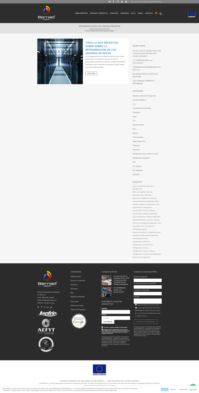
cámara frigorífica (139, 217)
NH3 (134, 129)
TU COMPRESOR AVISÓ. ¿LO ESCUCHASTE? (120, 290)
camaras (153, 198)
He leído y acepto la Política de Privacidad (115, 327)
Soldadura (136, 174)
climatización (151, 204)
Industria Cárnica (138, 125)
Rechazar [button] (173, 389)
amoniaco (148, 195)
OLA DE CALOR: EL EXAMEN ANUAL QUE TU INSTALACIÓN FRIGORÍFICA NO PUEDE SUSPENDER (147, 53)
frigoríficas (136, 226)
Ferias (135, 116)
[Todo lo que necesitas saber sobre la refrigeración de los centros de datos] (60, 61)
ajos (151, 192)
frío (142, 226)
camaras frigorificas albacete (143, 201)
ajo (148, 192)
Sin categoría (137, 166)
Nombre (104, 308)
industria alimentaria (140, 232)
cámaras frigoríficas (153, 217)
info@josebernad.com (155, 1)
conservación (137, 213)
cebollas (142, 204)
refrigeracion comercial (141, 241)
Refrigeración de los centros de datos (145, 154)
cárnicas (156, 220)
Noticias (135, 133)
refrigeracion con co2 (140, 248)
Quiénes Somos (75, 276)
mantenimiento (138, 238)
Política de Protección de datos (151, 305)
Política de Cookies (76, 305)
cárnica (150, 220)
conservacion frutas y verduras (144, 210)
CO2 (134, 104)
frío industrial (149, 226)
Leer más (193, 389)
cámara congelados (150, 213)
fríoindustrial (137, 229)
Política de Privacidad (77, 309)
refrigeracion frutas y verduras (144, 251)
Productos (136, 145)
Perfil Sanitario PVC (139, 141)
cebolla (135, 204)
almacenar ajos (138, 195)
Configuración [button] (183, 389)
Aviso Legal (74, 301)
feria (159, 223)
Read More (91, 73)
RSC (134, 162)
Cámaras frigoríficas (139, 100)
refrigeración (137, 254)
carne (156, 201)
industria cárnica (154, 232)
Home (87, 31)
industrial (136, 235)
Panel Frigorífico (138, 137)
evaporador (153, 223)
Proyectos (136, 149)
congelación (147, 207)
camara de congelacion (141, 198)
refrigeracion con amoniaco (143, 245)
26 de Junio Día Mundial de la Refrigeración (143, 187)
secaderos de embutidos (152, 254)
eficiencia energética (140, 223)
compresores (137, 207)
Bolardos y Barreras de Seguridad (144, 96)
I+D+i (134, 121)
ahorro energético (139, 192)
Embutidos (136, 112)
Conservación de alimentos (142, 108)
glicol (145, 229)
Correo (104, 314)
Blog (72, 293)
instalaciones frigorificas (149, 235)
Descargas (74, 288)
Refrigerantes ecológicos (141, 158)
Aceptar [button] (164, 389)
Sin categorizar (138, 170)
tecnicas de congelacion (141, 257)
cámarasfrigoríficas (139, 220)
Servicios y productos (77, 280)
